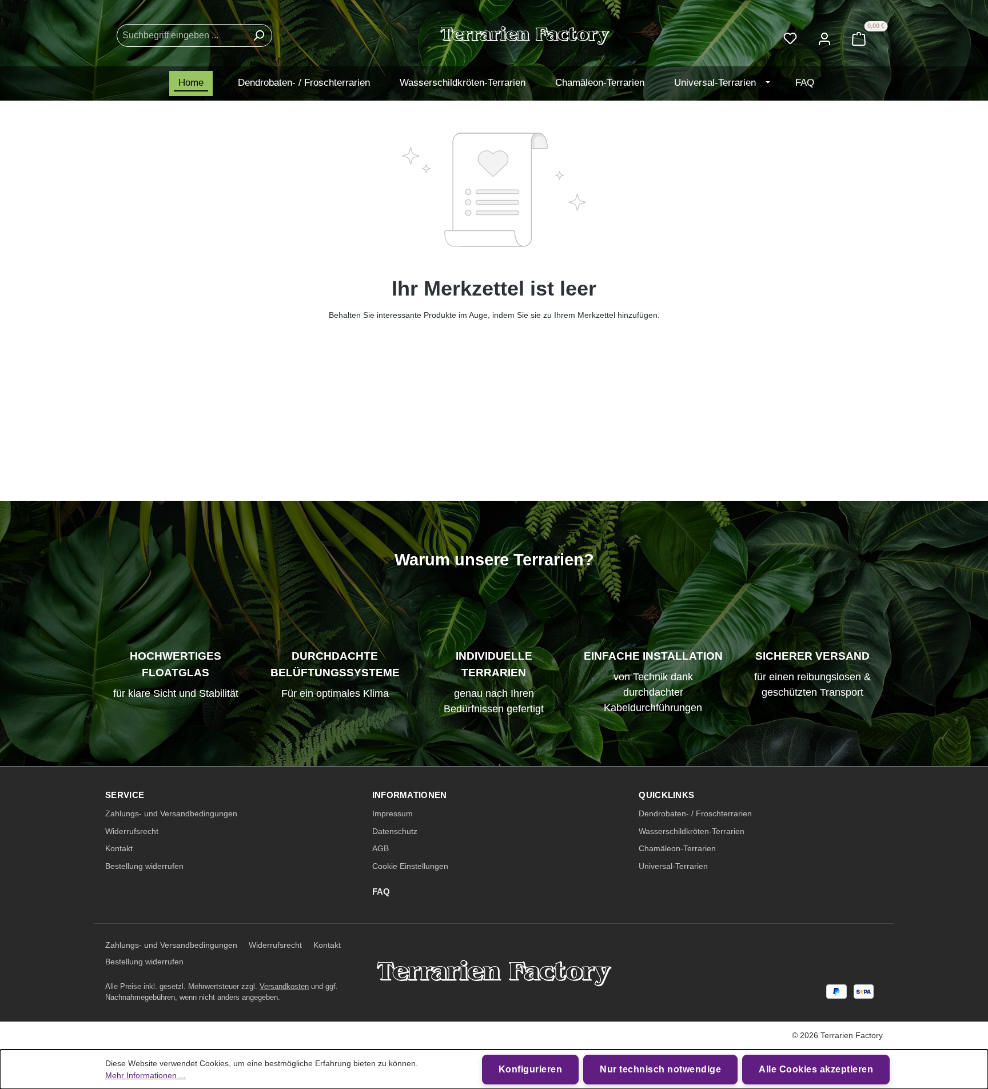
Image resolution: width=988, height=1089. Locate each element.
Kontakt (119, 848)
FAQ (381, 891)
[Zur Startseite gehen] (525, 35)
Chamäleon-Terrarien (677, 848)
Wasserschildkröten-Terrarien (691, 831)
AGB (380, 848)
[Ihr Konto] (824, 35)
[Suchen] (258, 35)
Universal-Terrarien (673, 866)
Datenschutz (394, 831)
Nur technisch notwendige (660, 1069)
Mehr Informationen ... (145, 1075)
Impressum (392, 813)
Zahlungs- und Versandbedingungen (171, 813)
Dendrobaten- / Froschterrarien (695, 813)
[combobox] (181, 35)
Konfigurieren (531, 1069)
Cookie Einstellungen (410, 866)
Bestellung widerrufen (144, 866)
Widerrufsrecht (131, 831)
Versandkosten (284, 986)
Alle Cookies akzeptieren (816, 1069)
